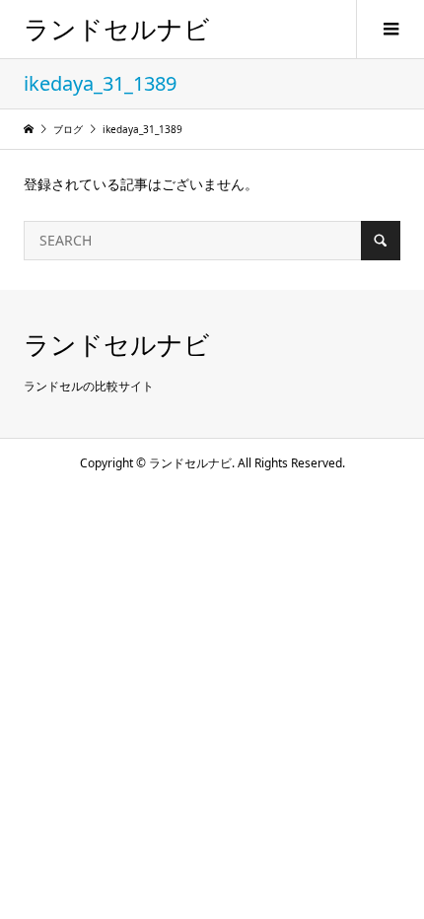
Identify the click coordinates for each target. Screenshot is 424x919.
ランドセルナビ (117, 28)
